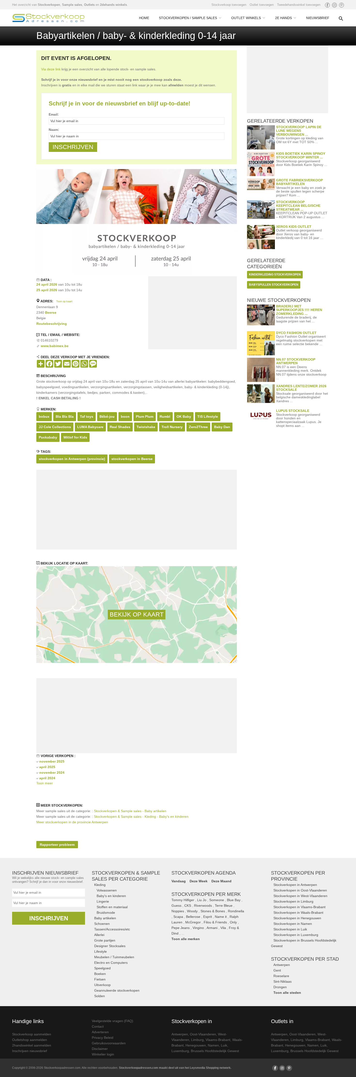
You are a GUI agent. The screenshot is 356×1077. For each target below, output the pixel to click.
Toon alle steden (287, 993)
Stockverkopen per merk (206, 894)
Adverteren (100, 1032)
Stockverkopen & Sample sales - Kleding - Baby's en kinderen (141, 816)
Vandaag (178, 881)
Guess (176, 905)
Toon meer (44, 783)
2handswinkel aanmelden (31, 1045)
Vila (223, 928)
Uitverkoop (102, 985)
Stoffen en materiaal (112, 907)
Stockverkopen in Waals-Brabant (298, 912)
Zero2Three (198, 427)
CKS (187, 905)
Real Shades (120, 427)
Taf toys (86, 416)
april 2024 (47, 778)
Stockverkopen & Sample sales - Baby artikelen (130, 811)
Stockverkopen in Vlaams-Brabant (299, 907)
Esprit (207, 917)
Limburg (197, 1040)
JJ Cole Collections (55, 427)
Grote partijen (104, 940)
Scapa (178, 917)
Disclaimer (100, 1049)
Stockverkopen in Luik (290, 929)
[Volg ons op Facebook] (327, 5)
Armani (212, 928)
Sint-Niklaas (282, 981)
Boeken (100, 974)
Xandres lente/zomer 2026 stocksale (301, 388)
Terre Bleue (223, 905)
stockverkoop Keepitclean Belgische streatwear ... (298, 205)
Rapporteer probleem (57, 845)
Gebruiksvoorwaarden (109, 1043)
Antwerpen (281, 965)
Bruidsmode (106, 912)
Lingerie (103, 901)
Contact (98, 1026)
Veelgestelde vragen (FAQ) (112, 1021)
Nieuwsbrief (317, 18)
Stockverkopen (49, 5)
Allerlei (99, 935)
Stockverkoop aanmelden (31, 1034)
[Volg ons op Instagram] (334, 5)
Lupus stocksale (292, 411)
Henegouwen (196, 1045)
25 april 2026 (46, 290)
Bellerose (193, 917)
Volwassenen (107, 890)
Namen (213, 1045)
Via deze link (51, 69)
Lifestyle (100, 951)
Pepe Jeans (180, 928)
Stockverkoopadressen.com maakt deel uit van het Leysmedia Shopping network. (175, 1068)
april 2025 (47, 767)
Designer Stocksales (109, 946)
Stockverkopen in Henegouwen (297, 918)
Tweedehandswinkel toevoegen (298, 5)
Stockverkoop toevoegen (228, 5)
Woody (192, 911)
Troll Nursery (172, 427)
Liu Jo (201, 900)
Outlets (89, 5)
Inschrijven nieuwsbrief (29, 1051)
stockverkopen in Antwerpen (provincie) (72, 459)
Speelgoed (102, 968)
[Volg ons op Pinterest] (341, 5)
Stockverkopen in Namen (292, 924)
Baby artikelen (105, 918)
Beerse (50, 312)
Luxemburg (180, 1051)
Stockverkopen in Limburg (293, 901)
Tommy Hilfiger (182, 900)
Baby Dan (222, 427)
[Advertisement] (192, 314)
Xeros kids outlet (293, 227)
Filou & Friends (215, 922)
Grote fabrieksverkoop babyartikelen (299, 182)
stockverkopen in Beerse (132, 459)
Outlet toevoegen (262, 5)
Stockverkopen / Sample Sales (188, 18)
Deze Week (199, 881)
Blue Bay (233, 900)
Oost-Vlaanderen (203, 1034)
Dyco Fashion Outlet (296, 333)
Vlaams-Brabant (218, 1040)
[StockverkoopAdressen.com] (48, 17)
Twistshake (146, 427)
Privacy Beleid (102, 1038)
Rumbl (165, 416)
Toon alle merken (185, 939)
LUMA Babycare (90, 427)
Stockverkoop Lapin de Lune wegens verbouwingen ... (298, 130)
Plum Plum (144, 416)
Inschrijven (48, 918)
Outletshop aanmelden (29, 1040)
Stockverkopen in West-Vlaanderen (300, 896)
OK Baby (184, 416)
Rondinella (236, 911)
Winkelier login (103, 1054)
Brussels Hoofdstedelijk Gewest (215, 1051)
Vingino (198, 928)
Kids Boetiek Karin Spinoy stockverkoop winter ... (300, 155)
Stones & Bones (213, 911)
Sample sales (72, 5)
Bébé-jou (107, 416)
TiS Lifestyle (207, 416)
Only (233, 922)
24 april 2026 (46, 284)
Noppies (177, 911)
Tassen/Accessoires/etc (112, 929)
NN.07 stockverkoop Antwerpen (295, 361)
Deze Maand (221, 881)
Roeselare (281, 976)
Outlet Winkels (246, 18)
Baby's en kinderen (111, 896)
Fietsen (100, 979)
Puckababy (48, 437)
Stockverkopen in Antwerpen (295, 885)
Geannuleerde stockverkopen (116, 990)
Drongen (280, 987)
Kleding (100, 885)
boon (125, 416)
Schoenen (102, 924)
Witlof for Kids (75, 437)
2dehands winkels (113, 5)
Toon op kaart (64, 301)
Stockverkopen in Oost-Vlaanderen (300, 890)
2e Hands (283, 18)
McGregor (193, 922)
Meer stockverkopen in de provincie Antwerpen (72, 822)
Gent (277, 970)
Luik (224, 1045)
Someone (216, 900)
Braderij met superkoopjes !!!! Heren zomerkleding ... (299, 310)
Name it (221, 917)
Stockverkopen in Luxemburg (295, 935)
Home (144, 18)
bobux (44, 416)
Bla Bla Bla (65, 416)
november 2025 (51, 761)
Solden (99, 996)
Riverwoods (203, 905)
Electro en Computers (111, 963)
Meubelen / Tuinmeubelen (114, 957)
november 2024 (51, 772)
